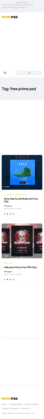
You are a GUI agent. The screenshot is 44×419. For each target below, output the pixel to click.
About (4, 5)
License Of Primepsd (10, 7)
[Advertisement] (22, 44)
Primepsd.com (29, 413)
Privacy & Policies (14, 5)
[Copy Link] (13, 214)
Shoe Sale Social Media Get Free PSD (21, 200)
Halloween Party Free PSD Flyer (20, 267)
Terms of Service (27, 5)
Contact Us (23, 7)
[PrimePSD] (10, 17)
